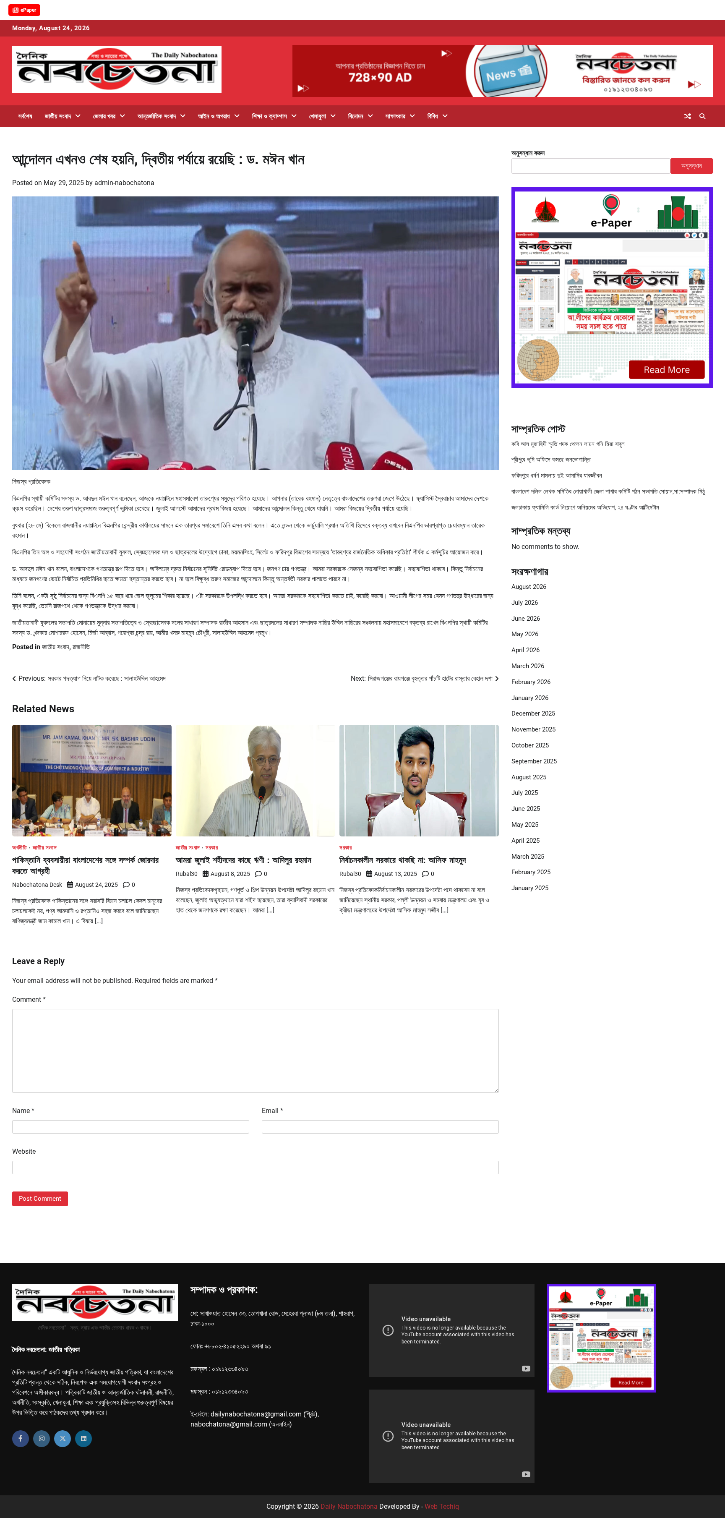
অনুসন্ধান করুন (528, 153)
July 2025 (524, 793)
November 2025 (533, 730)
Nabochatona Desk (37, 884)
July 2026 (524, 603)
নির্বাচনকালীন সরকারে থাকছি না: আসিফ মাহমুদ (402, 859)
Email (272, 1111)
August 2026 (528, 587)
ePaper (28, 10)
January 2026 (529, 698)
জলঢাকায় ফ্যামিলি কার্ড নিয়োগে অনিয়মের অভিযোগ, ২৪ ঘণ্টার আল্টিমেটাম (585, 508)
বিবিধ (433, 116)
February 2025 (530, 872)
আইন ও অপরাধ (214, 116)
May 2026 (524, 634)
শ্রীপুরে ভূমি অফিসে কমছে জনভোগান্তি (550, 460)
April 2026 (525, 650)
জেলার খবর (104, 116)
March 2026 (527, 666)
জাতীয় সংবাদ (58, 116)
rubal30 (187, 873)
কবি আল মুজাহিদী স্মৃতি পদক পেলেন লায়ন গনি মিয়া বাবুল (568, 444)
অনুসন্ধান (691, 166)
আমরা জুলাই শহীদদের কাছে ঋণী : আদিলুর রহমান (243, 859)
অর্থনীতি (19, 847)
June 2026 (525, 618)
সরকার (212, 847)
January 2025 (529, 888)
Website (24, 1151)
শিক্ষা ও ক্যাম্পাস (269, 116)
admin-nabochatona (124, 183)
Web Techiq (442, 1506)
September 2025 (534, 762)
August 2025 (528, 777)
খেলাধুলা (317, 116)
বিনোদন (355, 116)
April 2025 (525, 841)
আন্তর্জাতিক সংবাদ (157, 116)
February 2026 (530, 682)
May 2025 (524, 825)
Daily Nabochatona (349, 1506)
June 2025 (525, 809)
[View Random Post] (687, 116)
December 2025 (533, 714)
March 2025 (527, 856)
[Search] (702, 116)
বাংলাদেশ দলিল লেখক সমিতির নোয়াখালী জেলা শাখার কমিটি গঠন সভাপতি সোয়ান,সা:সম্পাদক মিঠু (608, 492)
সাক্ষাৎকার (395, 116)
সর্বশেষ (25, 116)
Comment (29, 999)
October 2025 (530, 746)
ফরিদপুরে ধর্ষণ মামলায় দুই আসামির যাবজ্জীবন (556, 476)
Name (23, 1111)
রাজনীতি (81, 647)
